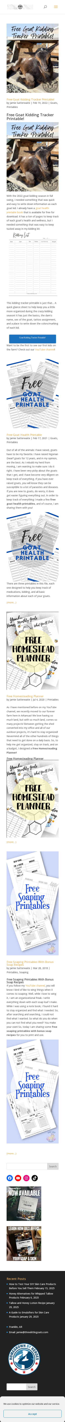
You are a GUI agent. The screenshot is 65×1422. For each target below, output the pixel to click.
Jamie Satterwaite (20, 102)
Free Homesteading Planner (25, 696)
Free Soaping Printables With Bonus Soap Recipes (30, 963)
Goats (53, 102)
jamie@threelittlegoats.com (32, 1332)
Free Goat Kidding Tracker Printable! (30, 99)
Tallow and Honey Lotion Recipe (27, 1303)
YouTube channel (44, 349)
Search (32, 1387)
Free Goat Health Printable (24, 435)
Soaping (23, 972)
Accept (32, 1414)
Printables (12, 107)
